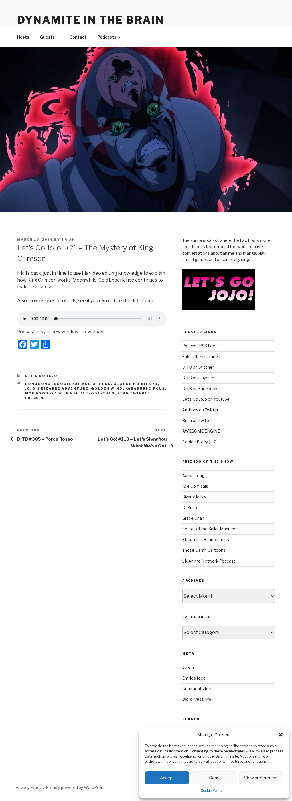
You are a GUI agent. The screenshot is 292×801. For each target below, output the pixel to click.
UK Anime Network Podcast (208, 561)
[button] (280, 735)
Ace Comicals (195, 486)
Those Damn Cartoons (204, 550)
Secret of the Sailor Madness (210, 528)
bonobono (38, 384)
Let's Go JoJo (41, 376)
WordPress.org (196, 699)
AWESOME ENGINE (201, 431)
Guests (47, 37)
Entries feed (194, 678)
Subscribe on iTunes (201, 356)
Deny (214, 777)
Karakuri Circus (145, 388)
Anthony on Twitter (200, 409)
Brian (68, 240)
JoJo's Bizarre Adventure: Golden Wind (74, 388)
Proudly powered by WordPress (76, 787)
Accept (167, 777)
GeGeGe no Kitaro (135, 384)
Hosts (23, 37)
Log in (188, 667)
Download (92, 331)
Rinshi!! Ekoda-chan (90, 393)
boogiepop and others (82, 384)
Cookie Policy (211, 790)
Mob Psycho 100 (44, 393)
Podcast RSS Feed (200, 345)
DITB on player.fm (199, 377)
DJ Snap (189, 507)
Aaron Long (193, 475)
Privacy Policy (28, 787)
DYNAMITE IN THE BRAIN (90, 20)
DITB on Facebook (200, 388)
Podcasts (106, 37)
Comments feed (198, 688)
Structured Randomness (205, 539)
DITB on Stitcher (198, 367)
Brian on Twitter (197, 420)
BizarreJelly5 (194, 496)
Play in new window (57, 331)
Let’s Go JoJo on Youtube (206, 399)
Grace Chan (193, 518)
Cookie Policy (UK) (199, 441)
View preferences (261, 777)
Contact (78, 37)
